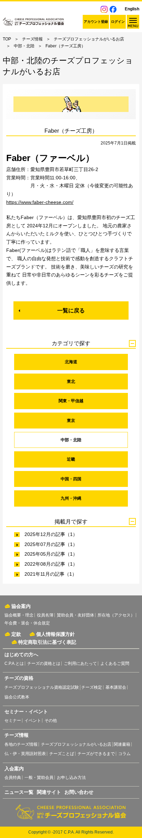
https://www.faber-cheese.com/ (39, 202)
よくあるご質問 (114, 663)
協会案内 (21, 606)
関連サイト (49, 792)
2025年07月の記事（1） (51, 544)
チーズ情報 (32, 39)
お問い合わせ (78, 792)
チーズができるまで (96, 753)
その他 (50, 720)
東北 (71, 381)
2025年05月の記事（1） (51, 554)
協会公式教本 (16, 697)
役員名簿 (45, 615)
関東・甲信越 (71, 400)
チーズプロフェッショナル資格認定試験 (41, 687)
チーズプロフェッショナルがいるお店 (89, 39)
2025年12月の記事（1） (51, 534)
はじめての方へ (21, 654)
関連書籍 (122, 744)
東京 (71, 420)
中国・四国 (71, 479)
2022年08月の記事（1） (51, 564)
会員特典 (12, 777)
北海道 (71, 361)
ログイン (118, 21)
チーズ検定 (91, 687)
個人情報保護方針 (55, 634)
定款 (16, 634)
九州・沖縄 (71, 498)
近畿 (71, 459)
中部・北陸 (24, 46)
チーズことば (61, 753)
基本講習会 (115, 687)
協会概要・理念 (18, 615)
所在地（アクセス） (116, 615)
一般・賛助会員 (38, 777)
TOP (7, 39)
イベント (32, 720)
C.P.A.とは (14, 663)
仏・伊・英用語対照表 (25, 753)
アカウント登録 (96, 21)
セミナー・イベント (26, 711)
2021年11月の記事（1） (50, 574)
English (132, 9)
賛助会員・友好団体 (75, 615)
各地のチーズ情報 (21, 744)
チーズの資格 (18, 678)
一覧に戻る (71, 310)
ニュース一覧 (18, 792)
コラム (124, 753)
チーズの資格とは (43, 663)
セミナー (12, 720)
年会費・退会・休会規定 (27, 623)
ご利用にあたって (80, 663)
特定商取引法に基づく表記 (47, 642)
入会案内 (14, 768)
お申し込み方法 (71, 777)
